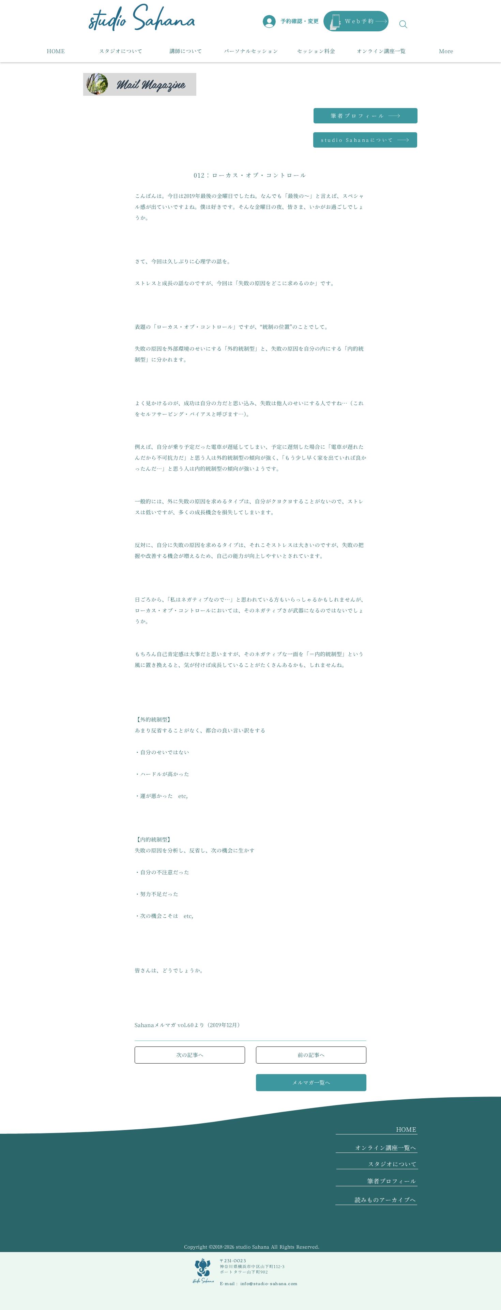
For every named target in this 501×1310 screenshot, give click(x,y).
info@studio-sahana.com (269, 1283)
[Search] (403, 24)
